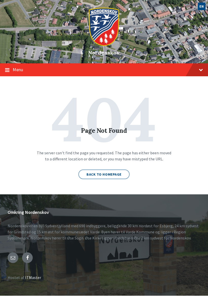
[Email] (13, 257)
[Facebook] (27, 257)
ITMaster (33, 277)
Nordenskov (104, 52)
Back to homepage (104, 174)
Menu (18, 69)
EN (201, 6)
